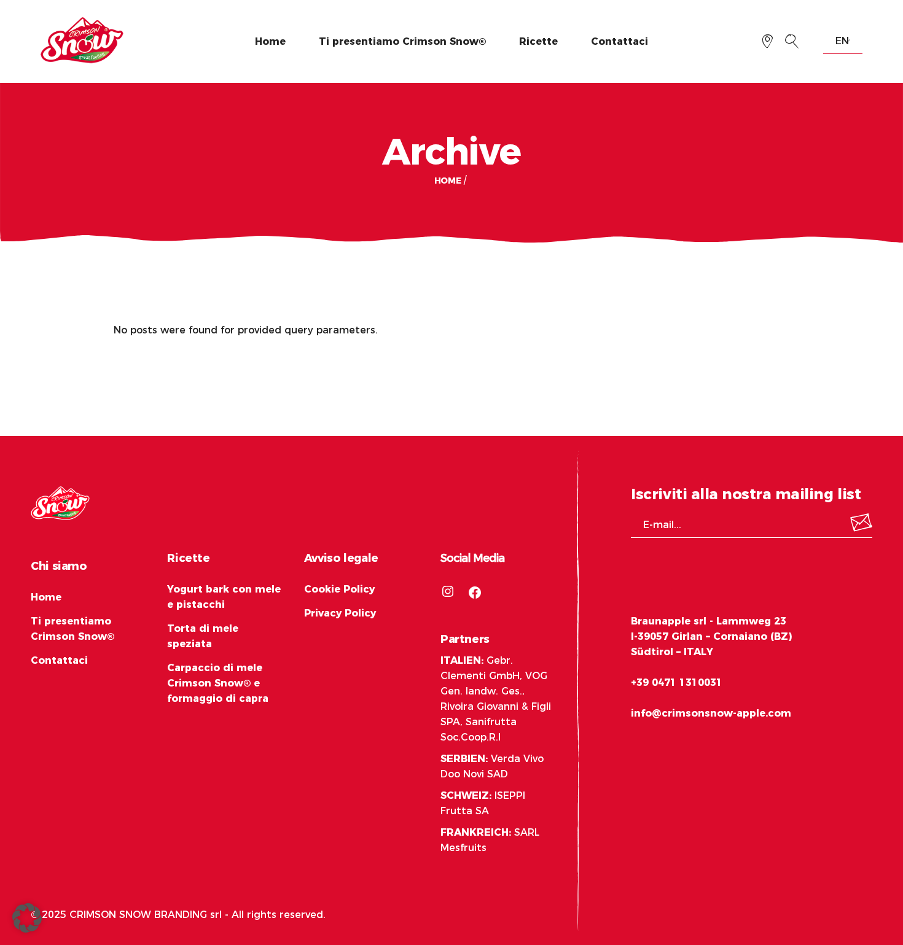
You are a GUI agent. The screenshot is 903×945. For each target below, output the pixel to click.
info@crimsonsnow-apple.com (711, 713)
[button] (27, 918)
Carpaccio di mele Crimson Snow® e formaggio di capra (217, 683)
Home (46, 597)
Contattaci (59, 660)
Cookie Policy (339, 589)
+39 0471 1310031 (676, 682)
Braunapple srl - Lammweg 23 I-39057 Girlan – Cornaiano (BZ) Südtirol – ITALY (711, 636)
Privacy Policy (340, 613)
